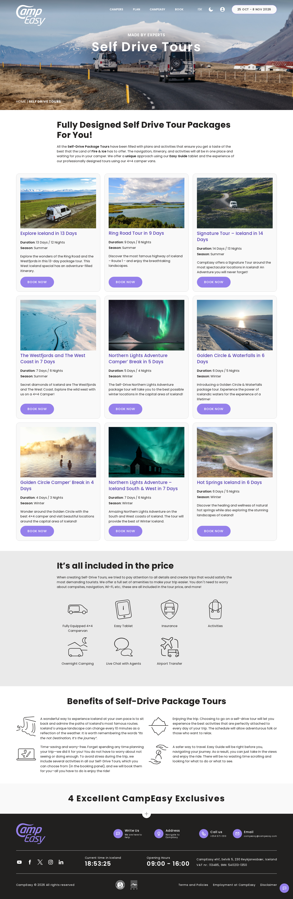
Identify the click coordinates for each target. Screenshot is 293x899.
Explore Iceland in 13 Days (48, 233)
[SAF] (134, 884)
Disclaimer (268, 885)
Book (179, 9)
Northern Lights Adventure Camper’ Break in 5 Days (138, 358)
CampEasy (157, 9)
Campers (116, 9)
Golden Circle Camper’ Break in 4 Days (57, 485)
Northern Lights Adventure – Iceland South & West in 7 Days (143, 485)
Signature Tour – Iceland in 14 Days (230, 236)
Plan (136, 9)
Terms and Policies (193, 885)
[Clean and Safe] (120, 884)
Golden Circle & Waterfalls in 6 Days (230, 358)
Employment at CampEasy (234, 885)
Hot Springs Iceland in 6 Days (229, 482)
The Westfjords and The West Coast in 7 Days (52, 358)
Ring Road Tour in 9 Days (136, 233)
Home (21, 101)
